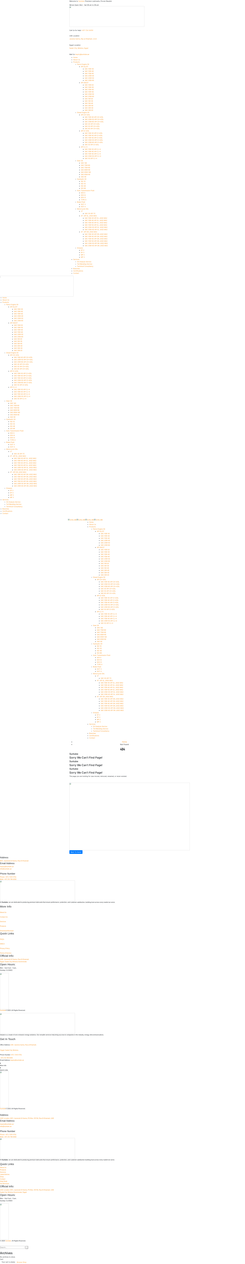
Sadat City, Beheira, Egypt (78, 48)
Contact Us (4, 917)
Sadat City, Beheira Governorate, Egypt (13, 1192)
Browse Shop (21, 1262)
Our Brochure (4, 1183)
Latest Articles (4, 1174)
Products (3, 926)
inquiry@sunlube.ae (82, 54)
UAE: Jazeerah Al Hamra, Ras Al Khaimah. (14, 959)
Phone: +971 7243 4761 (8, 877)
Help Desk (3, 1181)
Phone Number (5, 1055)
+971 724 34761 (87, 30)
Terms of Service (5, 953)
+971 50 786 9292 (6, 1058)
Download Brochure (7, 931)
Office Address (5, 1045)
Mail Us (72, 54)
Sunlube (81, 1)
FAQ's (2, 939)
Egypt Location (74, 45)
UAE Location (74, 36)
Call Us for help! (75, 30)
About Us (3, 912)
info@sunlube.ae (6, 869)
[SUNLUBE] (72, 520)
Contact (2, 1179)
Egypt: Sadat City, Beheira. (9, 1050)
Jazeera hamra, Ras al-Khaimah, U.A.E (83, 39)
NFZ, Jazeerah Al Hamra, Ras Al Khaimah (14, 861)
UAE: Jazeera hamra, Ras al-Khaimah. (23, 1045)
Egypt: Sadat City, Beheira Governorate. (13, 961)
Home (124, 742)
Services (3, 921)
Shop (2, 1177)
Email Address (5, 1060)
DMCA (2, 944)
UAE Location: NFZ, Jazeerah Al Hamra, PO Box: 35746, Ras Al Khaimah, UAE (27, 1118)
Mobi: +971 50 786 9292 (8, 879)
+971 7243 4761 (16, 1055)
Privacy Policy (5, 948)
